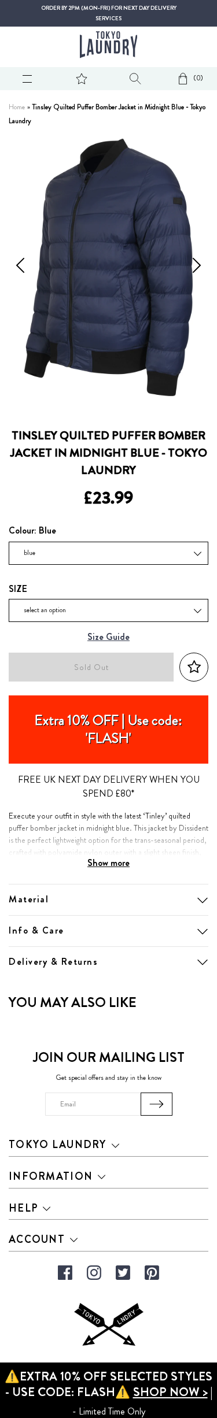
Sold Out (91, 667)
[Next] (196, 268)
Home (17, 107)
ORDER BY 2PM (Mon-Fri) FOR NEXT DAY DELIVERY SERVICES (108, 13)
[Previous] (20, 268)
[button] (194, 667)
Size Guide (108, 637)
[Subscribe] (156, 1104)
